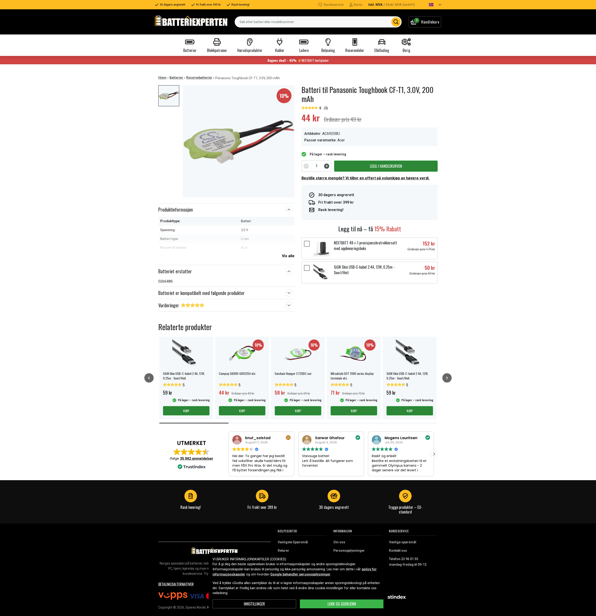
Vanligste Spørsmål (293, 542)
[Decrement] (306, 166)
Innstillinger (254, 604)
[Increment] (326, 166)
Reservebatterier (199, 77)
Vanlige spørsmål (402, 542)
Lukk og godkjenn (342, 604)
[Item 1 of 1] (238, 141)
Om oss (339, 542)
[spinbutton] (316, 166)
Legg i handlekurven (386, 166)
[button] (431, 4)
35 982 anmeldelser (196, 458)
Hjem (162, 77)
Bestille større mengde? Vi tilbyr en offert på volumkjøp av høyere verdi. (365, 178)
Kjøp (186, 410)
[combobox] (318, 21)
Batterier (176, 77)
